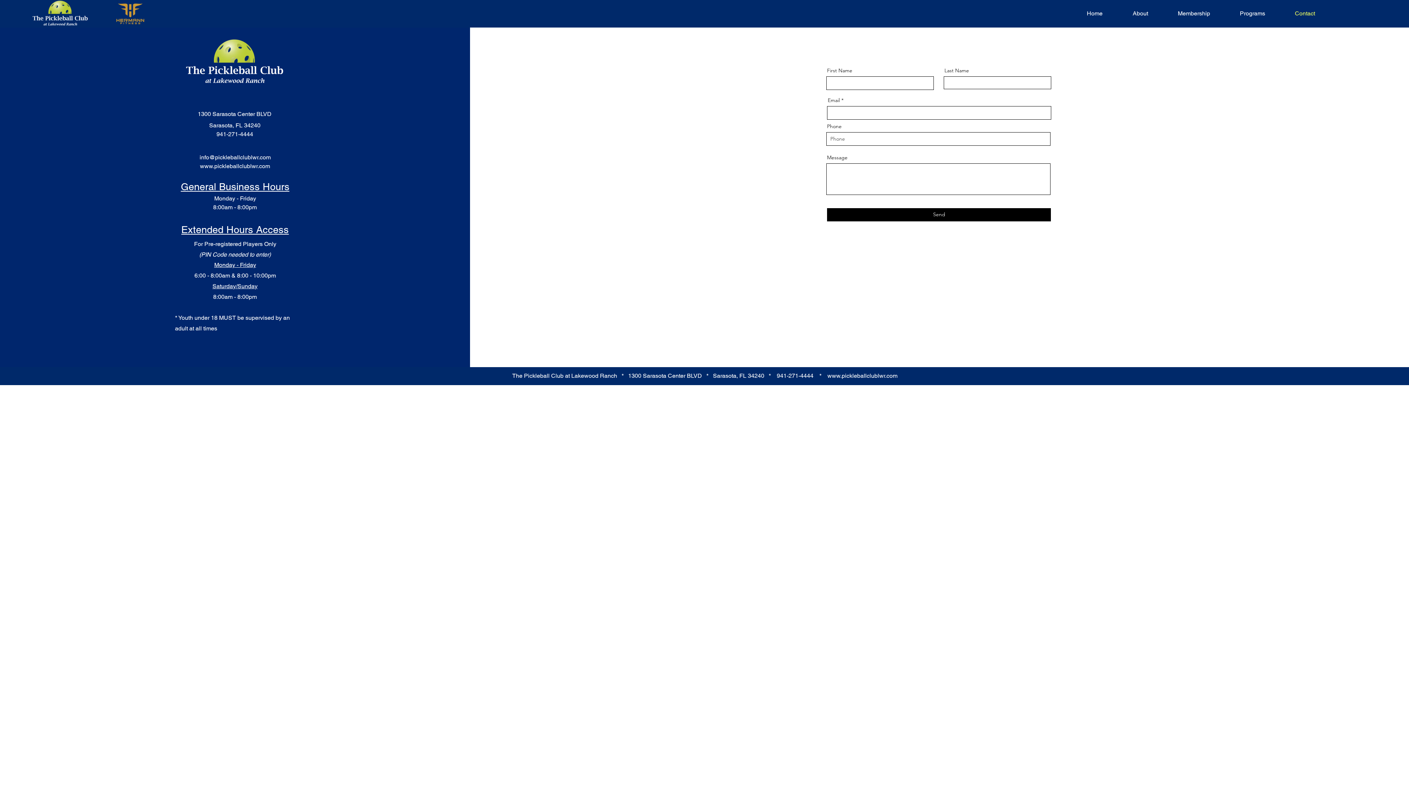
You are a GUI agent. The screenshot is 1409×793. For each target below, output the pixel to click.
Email (834, 100)
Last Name (956, 70)
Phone (834, 126)
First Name (839, 70)
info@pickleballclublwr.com (235, 157)
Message (837, 157)
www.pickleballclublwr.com (235, 166)
